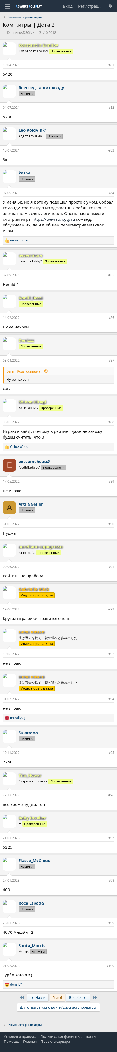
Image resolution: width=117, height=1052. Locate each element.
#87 (111, 360)
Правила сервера (55, 1041)
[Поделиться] (102, 65)
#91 (111, 566)
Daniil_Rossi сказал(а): (24, 371)
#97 (111, 838)
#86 (111, 317)
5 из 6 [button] (57, 997)
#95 (111, 752)
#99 (111, 923)
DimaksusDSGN (19, 32)
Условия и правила (20, 1036)
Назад (40, 997)
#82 (111, 107)
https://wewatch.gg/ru (54, 219)
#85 (111, 275)
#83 (111, 150)
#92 (111, 609)
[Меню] (7, 6)
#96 (111, 795)
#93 (111, 654)
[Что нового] (110, 6)
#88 (111, 422)
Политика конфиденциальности (68, 1036)
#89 (111, 481)
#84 (111, 193)
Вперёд (75, 997)
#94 (111, 699)
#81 (111, 65)
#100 (110, 965)
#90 (111, 524)
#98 (111, 880)
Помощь (11, 1041)
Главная (30, 1041)
